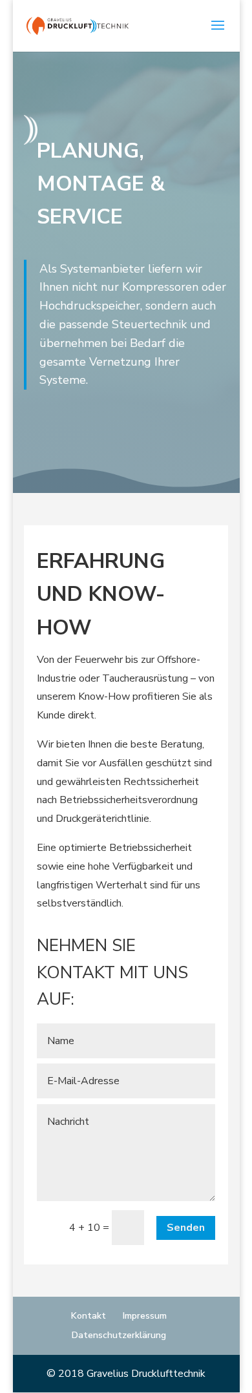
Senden (186, 1227)
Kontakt (88, 1316)
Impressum (145, 1316)
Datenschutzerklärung (119, 1335)
